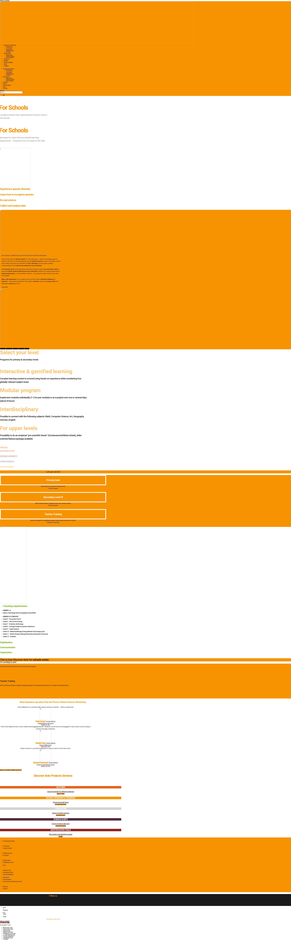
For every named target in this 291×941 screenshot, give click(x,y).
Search (2, 90)
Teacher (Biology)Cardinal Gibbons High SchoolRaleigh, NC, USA (46, 723)
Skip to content (5, 921)
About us (6, 59)
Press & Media (8, 62)
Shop (5, 64)
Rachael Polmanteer (40, 762)
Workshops (9, 46)
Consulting (9, 49)
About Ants (7, 53)
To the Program (53, 488)
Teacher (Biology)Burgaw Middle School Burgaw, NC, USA (47, 744)
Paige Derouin (41, 721)
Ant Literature (10, 57)
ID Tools (8, 52)
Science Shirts (10, 50)
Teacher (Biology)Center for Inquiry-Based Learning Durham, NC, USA (47, 764)
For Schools (9, 48)
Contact (6, 66)
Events (6, 60)
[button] (5, 922)
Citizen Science (10, 56)
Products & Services (10, 45)
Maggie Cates (41, 743)
